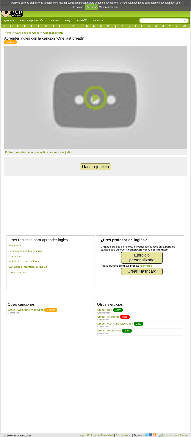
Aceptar (91, 6)
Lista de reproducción (31, 20)
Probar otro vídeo (15, 152)
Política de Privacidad (100, 435)
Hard (124, 317)
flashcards (146, 265)
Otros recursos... (18, 272)
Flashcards (14, 245)
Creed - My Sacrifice (109, 330)
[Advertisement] (95, 204)
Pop (107, 320)
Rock (107, 313)
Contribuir (54, 20)
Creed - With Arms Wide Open (115, 323)
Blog (67, 20)
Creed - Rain (104, 309)
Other (18, 313)
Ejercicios (9, 20)
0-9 (183, 26)
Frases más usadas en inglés (25, 250)
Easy (117, 310)
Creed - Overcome (108, 316)
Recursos (98, 20)
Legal (82, 435)
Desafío (80, 20)
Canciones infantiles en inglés (27, 266)
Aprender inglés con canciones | (47, 152)
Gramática (14, 256)
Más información (108, 6)
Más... (70, 152)
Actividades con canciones (24, 261)
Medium (10, 42)
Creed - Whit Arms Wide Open (26, 309)
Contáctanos (123, 435)
